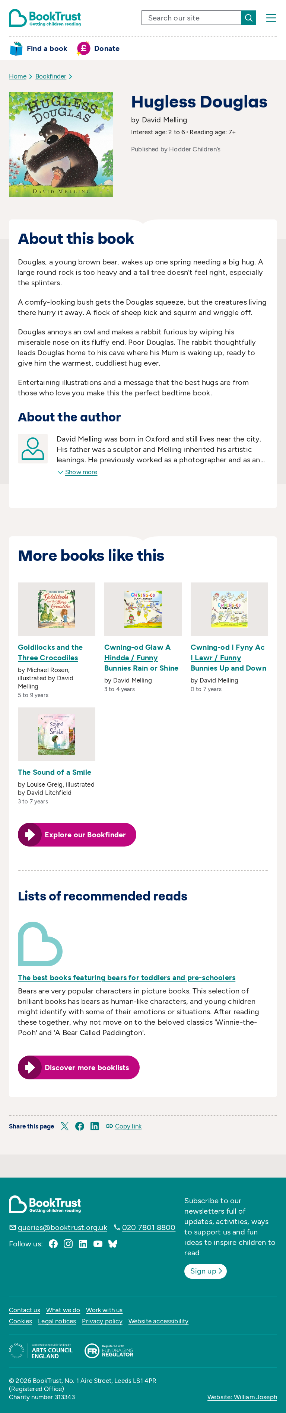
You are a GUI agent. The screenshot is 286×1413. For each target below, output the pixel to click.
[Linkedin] (83, 1243)
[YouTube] (97, 1243)
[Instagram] (68, 1243)
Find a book (47, 48)
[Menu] (271, 18)
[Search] (248, 17)
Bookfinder (51, 76)
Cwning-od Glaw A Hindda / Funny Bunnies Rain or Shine (141, 657)
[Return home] (45, 18)
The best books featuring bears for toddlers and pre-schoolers (126, 977)
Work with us (104, 1310)
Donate (107, 48)
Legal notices (57, 1321)
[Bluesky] (112, 1243)
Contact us (24, 1310)
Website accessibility (158, 1321)
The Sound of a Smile (54, 772)
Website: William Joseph (242, 1397)
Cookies (20, 1321)
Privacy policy (102, 1321)
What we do (63, 1310)
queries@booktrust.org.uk (62, 1227)
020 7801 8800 (149, 1227)
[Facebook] (53, 1243)
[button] (64, 1126)
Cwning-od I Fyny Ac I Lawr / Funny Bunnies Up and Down (228, 657)
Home (17, 76)
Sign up (203, 1270)
